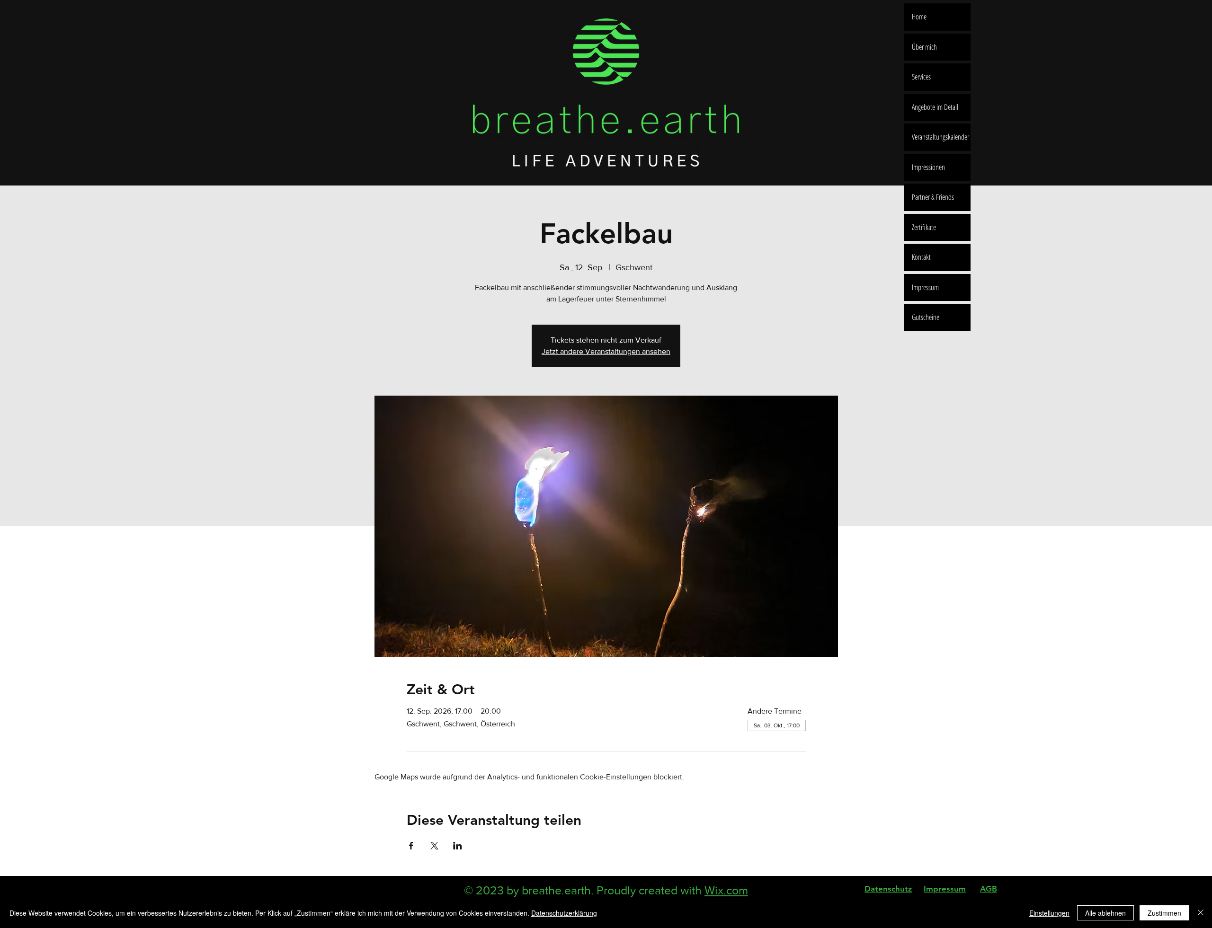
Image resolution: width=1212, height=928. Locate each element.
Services (921, 76)
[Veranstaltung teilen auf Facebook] (411, 845)
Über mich (924, 47)
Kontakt (921, 257)
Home (919, 16)
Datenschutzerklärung (564, 913)
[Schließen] (1200, 912)
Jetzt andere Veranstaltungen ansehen (606, 351)
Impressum (925, 287)
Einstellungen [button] (1049, 913)
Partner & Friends (933, 197)
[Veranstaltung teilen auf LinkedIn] (457, 845)
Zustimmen (1164, 913)
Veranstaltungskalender (940, 137)
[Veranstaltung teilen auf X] (434, 845)
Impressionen (928, 167)
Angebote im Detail (935, 107)
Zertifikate (924, 227)
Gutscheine (925, 317)
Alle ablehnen (1105, 913)
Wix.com (726, 890)
